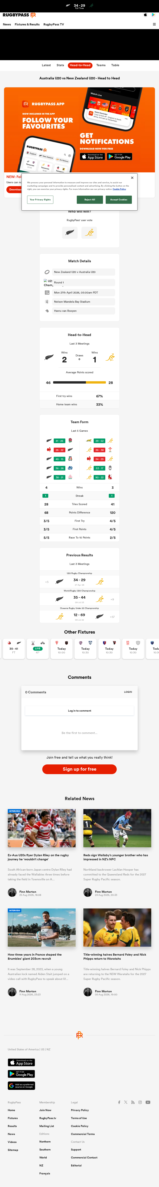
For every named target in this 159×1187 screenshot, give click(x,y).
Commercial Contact (84, 1157)
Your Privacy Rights (40, 199)
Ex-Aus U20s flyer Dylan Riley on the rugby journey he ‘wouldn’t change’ (38, 857)
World (43, 1157)
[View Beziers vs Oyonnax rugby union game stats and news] (109, 649)
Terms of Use (79, 1118)
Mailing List (46, 1126)
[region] (79, 192)
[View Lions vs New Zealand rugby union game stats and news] (14, 649)
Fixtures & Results (27, 24)
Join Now (45, 1110)
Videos (12, 1142)
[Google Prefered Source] (79, 1086)
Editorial (76, 1165)
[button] (155, 24)
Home (11, 1110)
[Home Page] (19, 15)
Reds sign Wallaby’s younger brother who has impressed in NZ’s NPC (115, 857)
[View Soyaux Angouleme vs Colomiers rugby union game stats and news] (85, 649)
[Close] (132, 178)
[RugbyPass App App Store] (79, 1062)
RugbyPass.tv (47, 1118)
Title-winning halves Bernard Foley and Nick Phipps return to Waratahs (114, 957)
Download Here (19, 189)
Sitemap (13, 1150)
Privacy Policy (80, 1110)
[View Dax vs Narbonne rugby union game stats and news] (133, 649)
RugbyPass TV (53, 24)
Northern (45, 1142)
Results (12, 1126)
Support (76, 1149)
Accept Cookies (118, 199)
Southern (45, 1149)
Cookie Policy (79, 1126)
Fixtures (13, 1118)
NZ (41, 1165)
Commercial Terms (83, 1134)
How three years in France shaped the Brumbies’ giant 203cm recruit (35, 957)
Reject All (90, 199)
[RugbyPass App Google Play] (79, 1074)
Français (44, 1173)
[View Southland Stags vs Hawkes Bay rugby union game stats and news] (38, 649)
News (7, 24)
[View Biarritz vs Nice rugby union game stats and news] (62, 649)
